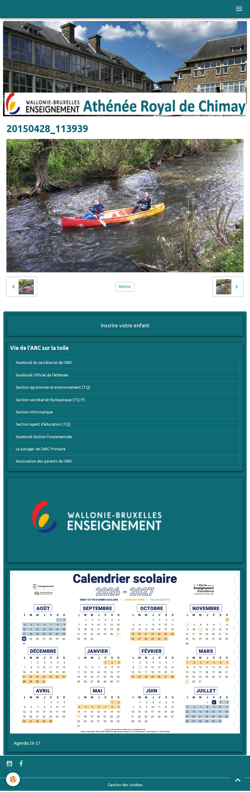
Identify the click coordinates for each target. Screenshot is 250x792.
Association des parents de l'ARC (44, 461)
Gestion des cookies (125, 785)
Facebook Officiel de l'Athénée (42, 375)
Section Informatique (34, 412)
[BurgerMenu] (239, 8)
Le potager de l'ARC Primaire (41, 449)
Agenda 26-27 (27, 743)
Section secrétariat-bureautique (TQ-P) (50, 400)
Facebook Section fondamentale (44, 437)
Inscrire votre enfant (125, 325)
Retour (125, 287)
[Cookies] (13, 779)
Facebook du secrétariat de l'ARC (44, 363)
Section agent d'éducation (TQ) (43, 424)
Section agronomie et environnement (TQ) (53, 387)
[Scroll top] (237, 779)
